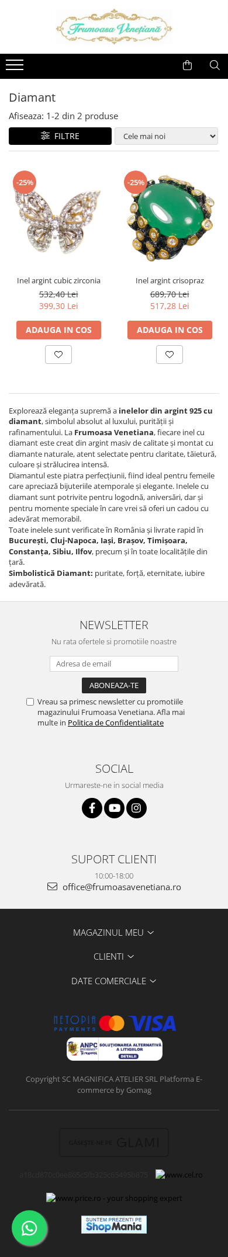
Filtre (65, 135)
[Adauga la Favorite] (58, 354)
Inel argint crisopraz (170, 280)
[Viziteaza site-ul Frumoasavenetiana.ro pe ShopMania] (114, 1225)
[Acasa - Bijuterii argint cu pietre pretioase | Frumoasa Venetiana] (114, 27)
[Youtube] (114, 808)
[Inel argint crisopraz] (169, 216)
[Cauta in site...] (215, 65)
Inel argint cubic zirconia (59, 280)
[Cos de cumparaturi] (187, 65)
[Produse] (16, 68)
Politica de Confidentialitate (116, 722)
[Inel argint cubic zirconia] (58, 216)
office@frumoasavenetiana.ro (120, 887)
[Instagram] (136, 808)
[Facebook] (92, 808)
